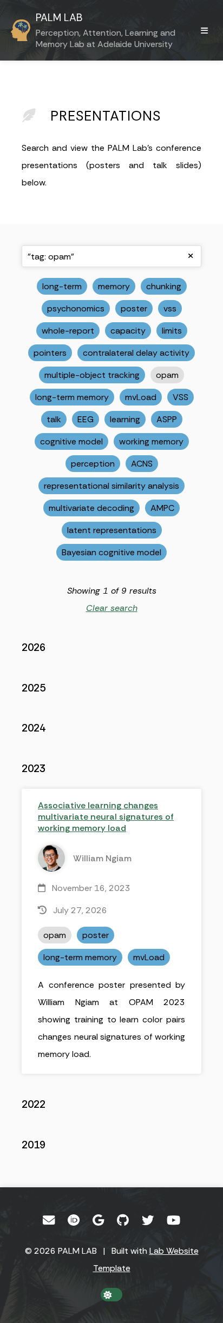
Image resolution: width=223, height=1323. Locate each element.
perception (93, 463)
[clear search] (190, 256)
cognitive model (71, 441)
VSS (180, 397)
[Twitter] (147, 1220)
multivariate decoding (91, 508)
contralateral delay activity (136, 352)
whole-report (68, 330)
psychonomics (75, 308)
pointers (50, 352)
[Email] (48, 1220)
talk (54, 419)
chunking (163, 286)
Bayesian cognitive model (111, 552)
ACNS (142, 463)
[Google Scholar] (98, 1220)
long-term (62, 286)
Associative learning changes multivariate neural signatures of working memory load (106, 817)
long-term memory (72, 397)
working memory (151, 441)
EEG (85, 419)
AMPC (162, 508)
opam (167, 375)
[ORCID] (73, 1220)
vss (169, 308)
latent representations (111, 530)
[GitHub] (123, 1220)
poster (134, 308)
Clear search (111, 608)
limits (172, 330)
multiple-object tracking (92, 375)
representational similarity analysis (111, 485)
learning (125, 419)
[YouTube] (173, 1220)
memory (114, 286)
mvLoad (140, 397)
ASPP (166, 419)
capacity (128, 330)
